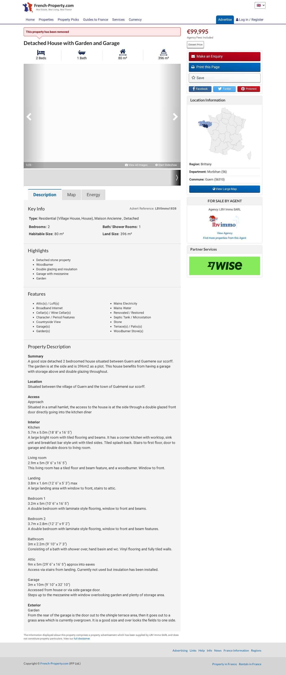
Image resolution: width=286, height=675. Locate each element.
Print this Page (208, 67)
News (218, 650)
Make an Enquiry (209, 56)
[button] (34, 116)
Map (71, 194)
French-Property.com (54, 663)
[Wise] (224, 266)
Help (201, 650)
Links (193, 650)
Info (209, 650)
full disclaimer (82, 638)
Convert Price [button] (195, 44)
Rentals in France (250, 664)
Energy (93, 194)
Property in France (224, 664)
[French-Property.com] (47, 7)
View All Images (138, 165)
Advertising (180, 650)
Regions (256, 650)
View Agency (224, 233)
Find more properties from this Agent (224, 238)
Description (44, 194)
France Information (236, 650)
